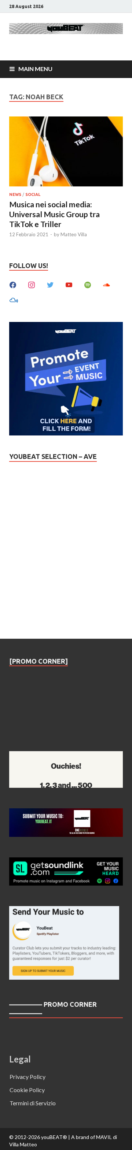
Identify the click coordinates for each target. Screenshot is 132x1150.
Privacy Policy (27, 1076)
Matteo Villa (73, 234)
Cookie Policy (27, 1089)
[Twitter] (50, 284)
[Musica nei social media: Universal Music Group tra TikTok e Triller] (66, 152)
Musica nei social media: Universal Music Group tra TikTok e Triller (54, 214)
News (15, 194)
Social (32, 194)
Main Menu (35, 68)
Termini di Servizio (33, 1102)
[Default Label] (69, 284)
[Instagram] (31, 284)
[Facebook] (12, 284)
